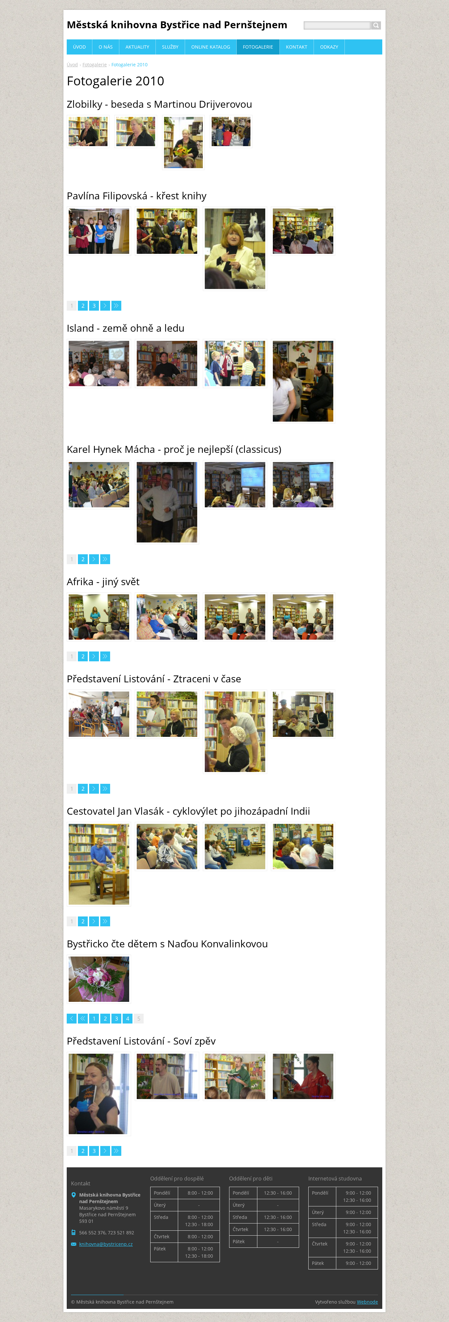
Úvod (72, 64)
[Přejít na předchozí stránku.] (83, 1019)
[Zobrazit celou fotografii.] (88, 131)
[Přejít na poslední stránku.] (116, 306)
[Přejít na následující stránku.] (105, 306)
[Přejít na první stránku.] (72, 1019)
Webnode (367, 1302)
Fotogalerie (95, 64)
